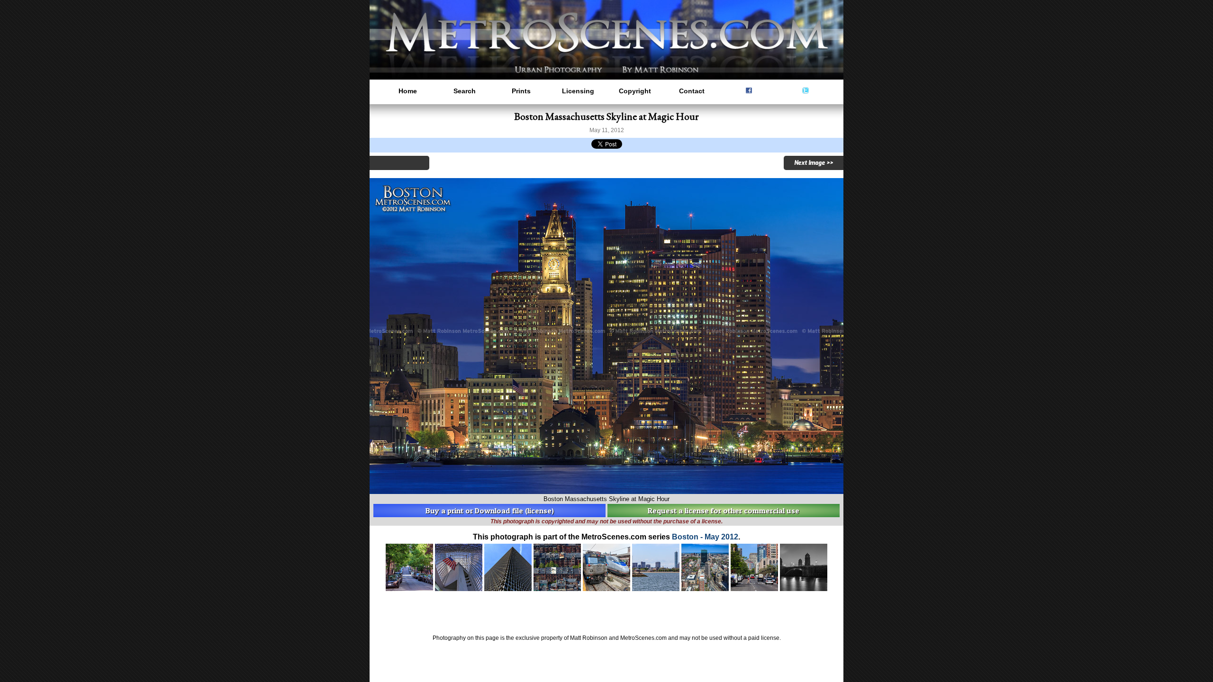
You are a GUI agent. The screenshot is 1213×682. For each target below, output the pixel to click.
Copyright (635, 91)
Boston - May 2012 (705, 537)
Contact (692, 91)
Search (464, 91)
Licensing (578, 91)
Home (407, 91)
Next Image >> (813, 163)
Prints (521, 91)
